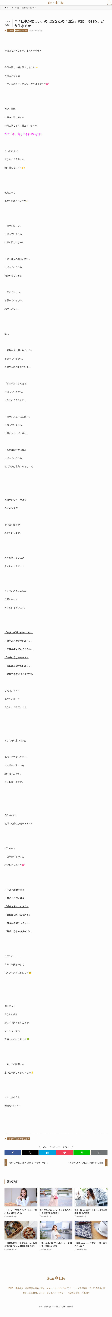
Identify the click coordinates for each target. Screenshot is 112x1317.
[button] (13, 1152)
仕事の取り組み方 (21, 30)
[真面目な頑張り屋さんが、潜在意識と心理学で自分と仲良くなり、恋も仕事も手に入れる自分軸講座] (56, 2)
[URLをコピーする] (99, 1152)
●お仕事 (10, 30)
